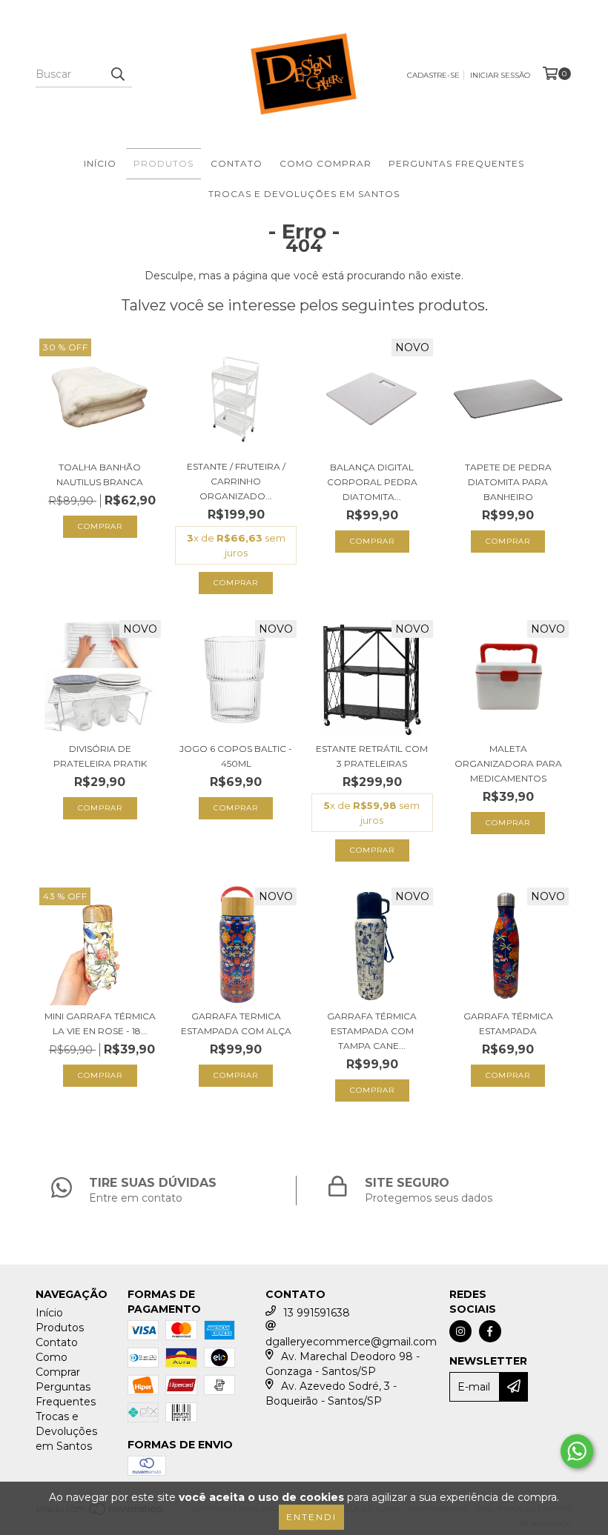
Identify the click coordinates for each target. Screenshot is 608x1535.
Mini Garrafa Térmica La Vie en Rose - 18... (100, 1023)
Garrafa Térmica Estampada (508, 1023)
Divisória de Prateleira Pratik (100, 756)
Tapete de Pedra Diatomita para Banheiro (508, 482)
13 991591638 (316, 1312)
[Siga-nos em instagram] (460, 1331)
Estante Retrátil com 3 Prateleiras (372, 756)
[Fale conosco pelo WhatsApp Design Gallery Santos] (577, 1451)
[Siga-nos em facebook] (490, 1331)
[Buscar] (117, 74)
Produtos (163, 163)
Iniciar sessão (500, 75)
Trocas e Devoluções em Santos (304, 193)
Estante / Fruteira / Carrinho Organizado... (236, 481)
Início (100, 163)
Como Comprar (325, 163)
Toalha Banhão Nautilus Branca (99, 474)
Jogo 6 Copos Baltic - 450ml (235, 756)
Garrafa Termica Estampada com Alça (236, 1023)
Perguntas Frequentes (456, 163)
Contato (236, 163)
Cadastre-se (433, 75)
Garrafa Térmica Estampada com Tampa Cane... (372, 1030)
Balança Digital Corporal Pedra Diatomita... (372, 482)
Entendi (311, 1516)
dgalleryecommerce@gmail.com (351, 1341)
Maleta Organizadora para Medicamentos (508, 763)
